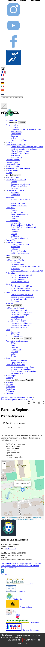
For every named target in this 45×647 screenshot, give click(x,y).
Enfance (14, 345)
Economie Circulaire (18, 251)
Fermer (21, 123)
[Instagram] (13, 17)
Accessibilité (6, 566)
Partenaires (5, 574)
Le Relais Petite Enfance (20, 282)
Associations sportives (19, 360)
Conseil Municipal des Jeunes (22, 295)
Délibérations (16, 134)
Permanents (15, 193)
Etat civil (14, 182)
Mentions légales (35, 563)
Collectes (14, 219)
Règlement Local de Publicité (22, 225)
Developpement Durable (20, 244)
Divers (13, 356)
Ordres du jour (16, 127)
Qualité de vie (16, 350)
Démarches (15, 229)
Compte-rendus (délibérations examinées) (26, 129)
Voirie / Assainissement (19, 214)
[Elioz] (13, 64)
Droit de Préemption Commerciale (23, 227)
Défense (14, 343)
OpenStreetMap (12, 517)
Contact (14, 566)
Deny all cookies (32, 640)
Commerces (15, 232)
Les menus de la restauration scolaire (24, 290)
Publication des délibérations (21, 323)
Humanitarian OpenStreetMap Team (22, 519)
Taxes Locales (16, 223)
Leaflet (4, 517)
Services (14, 234)
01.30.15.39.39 (10, 549)
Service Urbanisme (18, 203)
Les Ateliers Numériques (20, 315)
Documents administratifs (20, 184)
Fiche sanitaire (16, 301)
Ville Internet (15, 155)
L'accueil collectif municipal (21, 275)
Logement (14, 347)
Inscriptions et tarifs (18, 373)
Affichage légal (22, 563)
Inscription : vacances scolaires (22, 297)
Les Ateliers (15, 262)
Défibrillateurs (16, 334)
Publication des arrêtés (19, 328)
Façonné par (11, 568)
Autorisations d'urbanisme (20, 199)
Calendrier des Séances (19, 140)
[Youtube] (13, 33)
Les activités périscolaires (20, 288)
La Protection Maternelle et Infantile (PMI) (27, 271)
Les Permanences (17, 264)
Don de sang (15, 332)
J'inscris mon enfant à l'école (21, 286)
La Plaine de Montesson (20, 253)
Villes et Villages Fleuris (20, 153)
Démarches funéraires (19, 186)
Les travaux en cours (18, 212)
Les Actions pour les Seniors (21, 312)
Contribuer (21, 566)
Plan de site (30, 566)
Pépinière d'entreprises (19, 238)
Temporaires (15, 195)
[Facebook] (13, 48)
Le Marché (15, 236)
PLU (12, 201)
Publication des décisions (20, 325)
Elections (14, 188)
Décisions (14, 136)
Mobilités (14, 249)
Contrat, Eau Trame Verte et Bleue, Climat (27, 147)
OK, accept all (13, 640)
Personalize (23, 644)
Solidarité (14, 352)
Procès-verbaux (16, 132)
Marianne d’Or (16, 158)
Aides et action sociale (19, 310)
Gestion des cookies (8, 563)
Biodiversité (15, 247)
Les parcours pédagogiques (21, 369)
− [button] (4, 467)
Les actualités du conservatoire (22, 367)
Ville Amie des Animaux (20, 151)
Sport (30, 397)
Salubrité (14, 210)
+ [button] (4, 463)
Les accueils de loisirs (19, 299)
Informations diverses (19, 206)
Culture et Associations (17, 397)
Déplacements (16, 216)
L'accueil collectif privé (19, 277)
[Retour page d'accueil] (10, 116)
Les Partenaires (16, 319)
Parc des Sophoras (26, 399)
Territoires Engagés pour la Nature (24, 149)
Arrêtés (13, 138)
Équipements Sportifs (19, 363)
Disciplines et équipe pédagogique (23, 371)
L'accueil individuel (18, 280)
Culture (13, 354)
